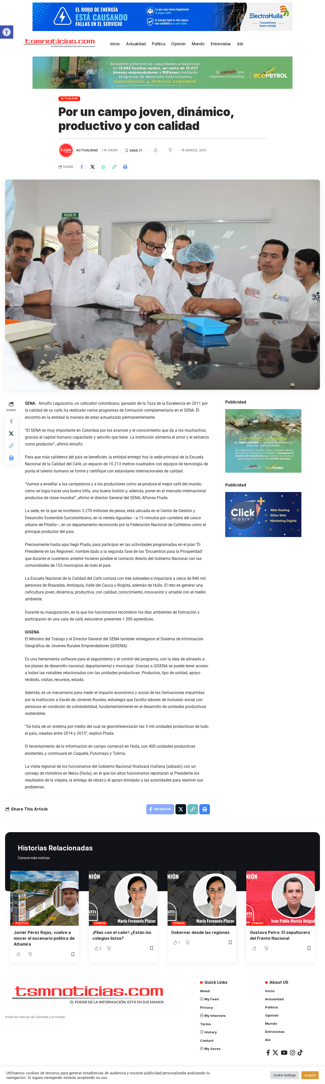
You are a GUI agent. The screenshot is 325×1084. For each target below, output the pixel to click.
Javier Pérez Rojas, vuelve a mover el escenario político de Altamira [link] (44, 938)
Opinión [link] (100, 923)
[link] (6, 32)
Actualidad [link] (69, 98)
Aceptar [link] (310, 1075)
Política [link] (21, 923)
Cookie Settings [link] (284, 1075)
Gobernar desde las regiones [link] (200, 932)
